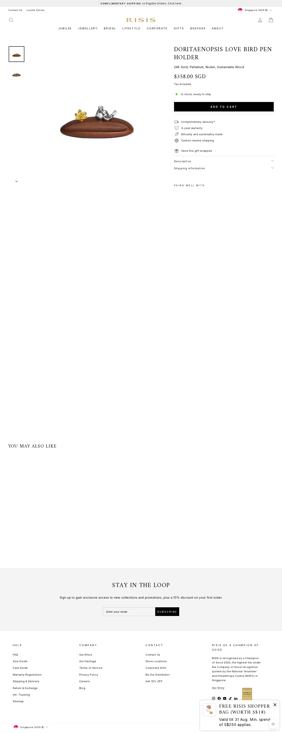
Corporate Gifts (156, 667)
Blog (82, 688)
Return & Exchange (25, 688)
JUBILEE (65, 28)
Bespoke (198, 28)
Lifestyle (131, 28)
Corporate (157, 28)
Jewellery (88, 28)
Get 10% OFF (154, 681)
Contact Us (15, 10)
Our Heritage (87, 661)
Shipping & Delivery (26, 681)
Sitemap (18, 701)
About (218, 28)
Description (182, 161)
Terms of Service (91, 667)
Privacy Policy (88, 674)
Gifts (179, 28)
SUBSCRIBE (167, 611)
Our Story (218, 687)
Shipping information (189, 168)
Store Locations (156, 661)
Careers (84, 681)
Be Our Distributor (158, 674)
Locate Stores (36, 10)
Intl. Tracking (21, 694)
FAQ (15, 654)
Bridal (110, 28)
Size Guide (20, 661)
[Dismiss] (275, 705)
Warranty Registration (27, 674)
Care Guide (20, 667)
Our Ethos (85, 654)
